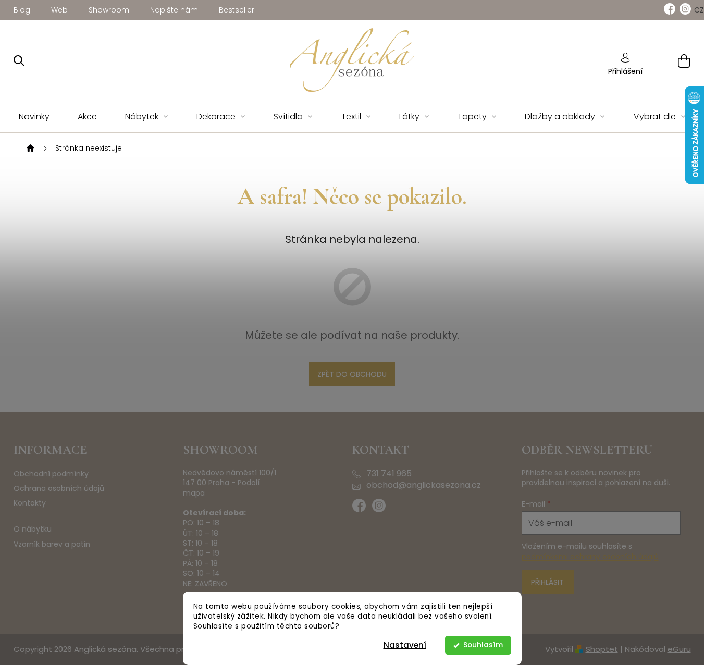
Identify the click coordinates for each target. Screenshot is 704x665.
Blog (22, 10)
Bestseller (236, 10)
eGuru (679, 649)
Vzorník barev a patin (52, 544)
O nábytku (33, 529)
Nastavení (405, 644)
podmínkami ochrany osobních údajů (590, 556)
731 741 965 (389, 473)
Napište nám (174, 10)
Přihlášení (625, 71)
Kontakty (30, 503)
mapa (194, 493)
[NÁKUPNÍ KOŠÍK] (670, 60)
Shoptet (602, 649)
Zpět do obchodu (352, 374)
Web (59, 10)
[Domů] (29, 148)
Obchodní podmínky (51, 474)
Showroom (109, 10)
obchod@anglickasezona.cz (423, 485)
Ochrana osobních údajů (59, 489)
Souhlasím (483, 645)
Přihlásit (547, 582)
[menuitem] (34, 117)
